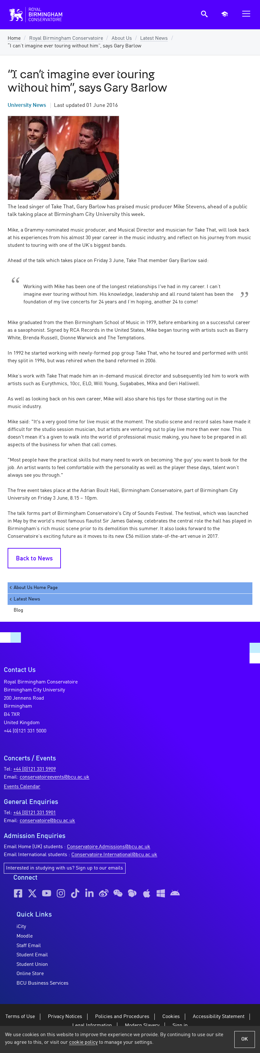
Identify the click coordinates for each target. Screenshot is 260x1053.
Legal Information (92, 1025)
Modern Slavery (142, 1025)
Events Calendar (22, 786)
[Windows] (161, 893)
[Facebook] (18, 893)
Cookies (171, 1016)
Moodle (24, 936)
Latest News (154, 38)
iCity (21, 926)
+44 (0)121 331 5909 (34, 769)
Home (14, 38)
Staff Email (28, 945)
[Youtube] (46, 893)
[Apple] (146, 893)
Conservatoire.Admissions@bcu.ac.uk (108, 846)
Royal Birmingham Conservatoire (66, 38)
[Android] (175, 893)
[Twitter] (32, 893)
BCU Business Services (42, 983)
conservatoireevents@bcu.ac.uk (54, 777)
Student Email (32, 955)
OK (244, 1039)
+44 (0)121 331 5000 (25, 731)
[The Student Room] (132, 893)
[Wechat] (118, 893)
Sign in (180, 1025)
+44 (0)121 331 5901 (34, 812)
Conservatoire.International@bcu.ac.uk (114, 854)
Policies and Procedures (122, 1016)
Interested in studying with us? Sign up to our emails (64, 868)
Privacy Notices (65, 1016)
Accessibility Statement (218, 1016)
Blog (18, 610)
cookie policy (83, 1042)
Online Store (30, 973)
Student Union (32, 964)
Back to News (34, 559)
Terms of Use (20, 1016)
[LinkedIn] (89, 893)
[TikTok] (75, 893)
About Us (122, 38)
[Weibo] (103, 893)
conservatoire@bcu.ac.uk (47, 820)
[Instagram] (61, 893)
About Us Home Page (36, 587)
